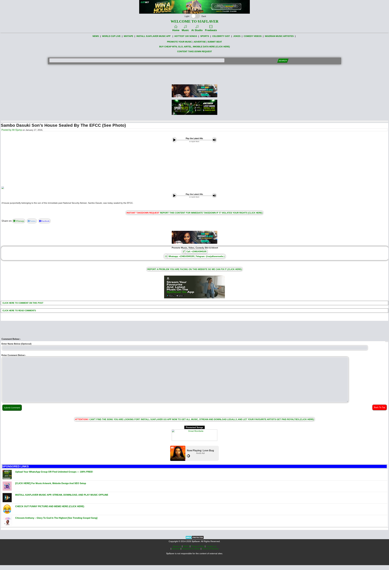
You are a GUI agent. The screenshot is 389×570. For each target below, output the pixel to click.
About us (177, 546)
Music (185, 30)
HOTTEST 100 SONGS (185, 36)
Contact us (211, 546)
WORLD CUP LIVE (111, 36)
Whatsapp (19, 221)
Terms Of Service (210, 548)
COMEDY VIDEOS (253, 36)
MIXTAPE (128, 36)
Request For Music (191, 548)
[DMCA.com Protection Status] (194, 538)
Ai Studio (197, 30)
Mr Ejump (17, 130)
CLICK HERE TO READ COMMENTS (19, 310)
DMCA (186, 546)
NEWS (96, 36)
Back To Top (379, 407)
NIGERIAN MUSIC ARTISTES (279, 36)
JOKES (236, 36)
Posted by (7, 130)
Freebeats (211, 30)
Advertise (176, 548)
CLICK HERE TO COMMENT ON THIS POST (22, 303)
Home (175, 30)
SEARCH (282, 60)
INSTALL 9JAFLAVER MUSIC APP (153, 36)
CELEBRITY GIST (221, 36)
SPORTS (204, 36)
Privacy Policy (198, 546)
